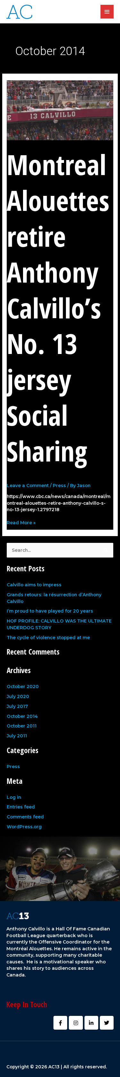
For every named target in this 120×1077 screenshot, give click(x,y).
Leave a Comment (28, 485)
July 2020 (18, 696)
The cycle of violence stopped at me (48, 637)
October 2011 (21, 725)
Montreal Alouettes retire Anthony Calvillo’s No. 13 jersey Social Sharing (58, 307)
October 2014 (22, 716)
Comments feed (25, 816)
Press (59, 485)
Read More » (21, 522)
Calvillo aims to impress (34, 584)
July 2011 (17, 735)
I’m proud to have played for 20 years (50, 611)
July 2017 (17, 706)
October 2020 (23, 686)
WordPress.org (24, 826)
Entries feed (21, 806)
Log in (14, 797)
